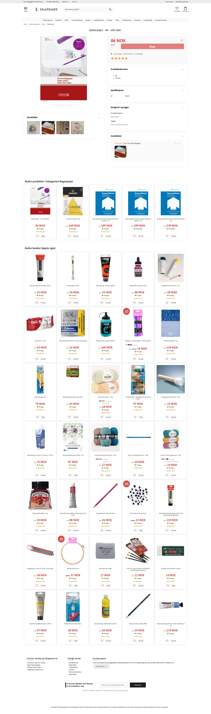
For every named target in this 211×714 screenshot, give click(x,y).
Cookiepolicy (73, 667)
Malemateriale (47, 20)
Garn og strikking (77, 20)
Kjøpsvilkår (72, 665)
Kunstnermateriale (160, 20)
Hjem (25, 24)
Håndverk (58, 20)
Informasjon (169, 2)
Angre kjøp (72, 674)
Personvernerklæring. (120, 690)
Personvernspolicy (75, 672)
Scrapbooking (148, 20)
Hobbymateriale (99, 20)
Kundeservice (73, 663)
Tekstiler (88, 20)
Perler (117, 20)
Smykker (109, 20)
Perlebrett (137, 20)
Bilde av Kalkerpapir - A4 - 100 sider (62, 105)
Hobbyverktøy (126, 20)
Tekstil (67, 20)
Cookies (71, 670)
